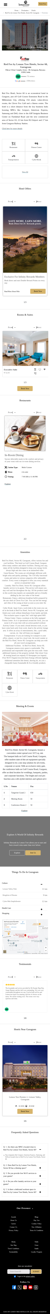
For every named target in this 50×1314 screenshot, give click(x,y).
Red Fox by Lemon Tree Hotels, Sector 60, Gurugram (22, 13)
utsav (36, 1245)
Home (16, 10)
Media (13, 1242)
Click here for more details (12, 129)
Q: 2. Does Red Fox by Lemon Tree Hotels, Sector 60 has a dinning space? (20, 1166)
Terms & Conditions (36, 1230)
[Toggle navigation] (5, 1)
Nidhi (36, 1242)
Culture (5, 883)
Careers (13, 1224)
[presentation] (10, 202)
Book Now (38, 291)
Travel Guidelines (13, 1249)
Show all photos (37, 47)
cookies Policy (36, 1224)
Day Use (36, 1220)
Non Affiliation (36, 1227)
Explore (8, 484)
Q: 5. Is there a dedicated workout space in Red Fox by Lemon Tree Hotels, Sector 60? (19, 1190)
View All (25, 172)
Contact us (13, 1227)
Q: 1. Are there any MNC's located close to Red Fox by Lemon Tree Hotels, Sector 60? (19, 1148)
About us (13, 1220)
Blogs (36, 1217)
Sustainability (13, 1252)
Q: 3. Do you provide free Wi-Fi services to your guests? (19, 1174)
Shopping (5, 913)
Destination (25, 10)
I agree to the (26, 1276)
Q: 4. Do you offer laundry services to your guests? (19, 1182)
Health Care (6, 908)
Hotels (33, 10)
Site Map (14, 1245)
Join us (33, 853)
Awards (13, 1217)
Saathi (36, 1249)
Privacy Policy (13, 1230)
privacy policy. (30, 1276)
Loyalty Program (36, 1252)
